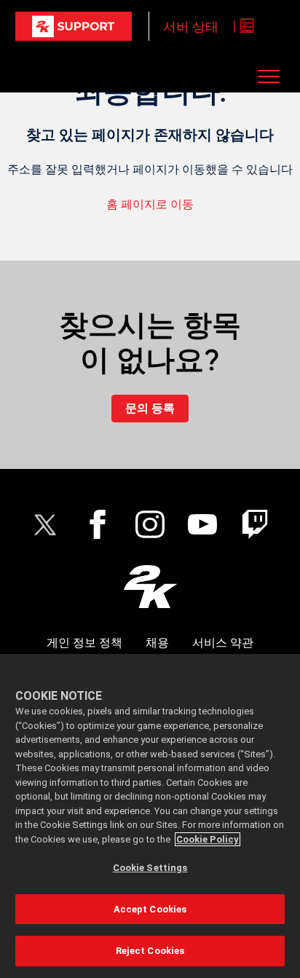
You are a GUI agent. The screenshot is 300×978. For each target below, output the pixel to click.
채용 (157, 642)
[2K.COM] (150, 586)
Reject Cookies (150, 950)
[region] (150, 816)
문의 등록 (150, 408)
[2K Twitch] (254, 524)
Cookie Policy (207, 839)
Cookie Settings (150, 867)
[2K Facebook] (97, 524)
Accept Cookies (150, 909)
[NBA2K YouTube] (202, 524)
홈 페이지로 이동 (150, 204)
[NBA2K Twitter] (45, 524)
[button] (268, 76)
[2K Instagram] (150, 524)
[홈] (73, 26)
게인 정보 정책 (84, 642)
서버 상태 (190, 26)
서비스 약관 (222, 642)
